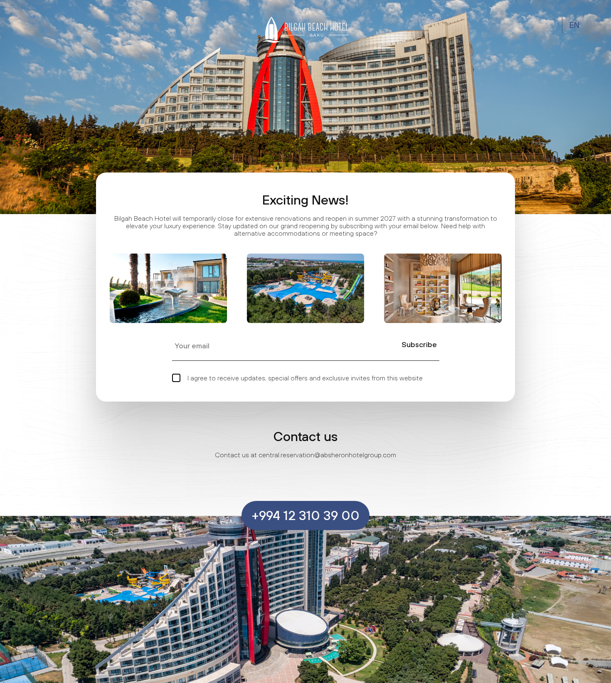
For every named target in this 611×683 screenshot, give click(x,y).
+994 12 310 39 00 (305, 515)
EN (574, 25)
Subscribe (419, 344)
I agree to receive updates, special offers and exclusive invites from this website (304, 378)
